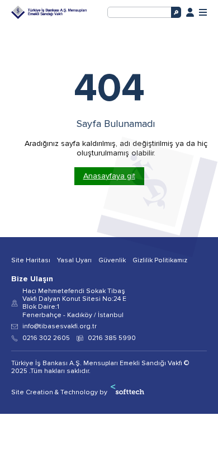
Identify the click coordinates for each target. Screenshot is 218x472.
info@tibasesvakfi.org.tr (59, 327)
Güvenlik (112, 261)
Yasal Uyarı (74, 261)
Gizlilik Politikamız (159, 261)
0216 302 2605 (46, 338)
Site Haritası (30, 261)
